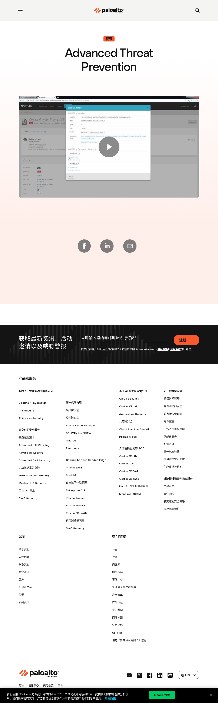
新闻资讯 (24, 602)
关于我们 (24, 549)
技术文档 (117, 625)
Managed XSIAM (130, 493)
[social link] (129, 675)
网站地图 (117, 617)
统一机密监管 (171, 451)
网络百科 (117, 572)
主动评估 (169, 486)
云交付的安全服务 (29, 429)
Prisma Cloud (128, 436)
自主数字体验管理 (76, 482)
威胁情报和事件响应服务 (178, 478)
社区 (115, 557)
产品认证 (117, 602)
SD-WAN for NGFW (78, 433)
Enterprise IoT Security (34, 475)
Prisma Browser (76, 505)
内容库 (116, 564)
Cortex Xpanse (129, 478)
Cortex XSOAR (128, 471)
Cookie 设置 (162, 695)
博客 (115, 549)
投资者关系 (25, 587)
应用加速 (71, 475)
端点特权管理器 (173, 414)
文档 (60, 685)
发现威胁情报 (171, 509)
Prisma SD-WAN (76, 513)
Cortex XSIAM (128, 456)
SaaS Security (28, 498)
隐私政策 (163, 349)
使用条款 (175, 349)
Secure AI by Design (33, 402)
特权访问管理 (171, 398)
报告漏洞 (117, 610)
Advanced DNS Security (34, 460)
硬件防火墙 (72, 410)
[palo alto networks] (109, 10)
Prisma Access (75, 498)
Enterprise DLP (76, 490)
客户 (21, 579)
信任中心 (33, 685)
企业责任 (24, 572)
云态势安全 (125, 421)
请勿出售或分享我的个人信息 (129, 640)
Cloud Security (129, 398)
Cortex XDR (127, 463)
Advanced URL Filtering (34, 445)
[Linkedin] (107, 246)
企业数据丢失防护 (29, 467)
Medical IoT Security (32, 483)
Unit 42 (117, 632)
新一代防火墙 (74, 402)
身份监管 (169, 421)
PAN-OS (71, 440)
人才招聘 (24, 557)
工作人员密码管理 (174, 429)
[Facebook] (84, 246)
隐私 (21, 685)
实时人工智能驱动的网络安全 (36, 391)
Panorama (72, 448)
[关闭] (211, 695)
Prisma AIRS (26, 410)
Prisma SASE (74, 467)
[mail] (130, 246)
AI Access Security (31, 418)
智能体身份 (170, 436)
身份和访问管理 (173, 406)
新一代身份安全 (173, 391)
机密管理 (169, 444)
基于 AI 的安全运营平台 (133, 391)
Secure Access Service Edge (86, 460)
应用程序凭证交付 (174, 459)
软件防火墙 (72, 417)
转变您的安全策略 (174, 501)
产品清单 (117, 594)
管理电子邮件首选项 (124, 587)
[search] (197, 11)
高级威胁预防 (26, 437)
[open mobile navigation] (20, 11)
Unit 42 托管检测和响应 (133, 486)
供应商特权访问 (173, 466)
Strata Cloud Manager (80, 425)
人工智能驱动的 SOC (131, 448)
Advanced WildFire (31, 452)
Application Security (132, 414)
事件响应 (169, 493)
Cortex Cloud (128, 406)
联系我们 (24, 564)
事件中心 (117, 579)
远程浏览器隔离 (75, 520)
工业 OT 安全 (27, 490)
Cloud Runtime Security (135, 429)
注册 (182, 340)
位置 (21, 594)
